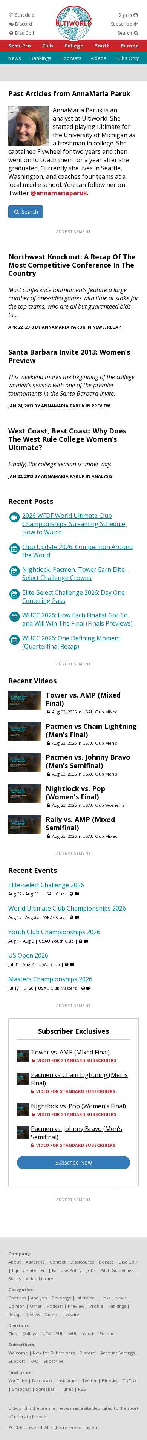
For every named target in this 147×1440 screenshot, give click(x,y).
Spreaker (45, 1389)
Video (51, 1314)
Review (33, 1314)
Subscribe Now (73, 1162)
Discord (23, 24)
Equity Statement (29, 1270)
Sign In (125, 15)
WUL (72, 1333)
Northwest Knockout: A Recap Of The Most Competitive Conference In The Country (72, 265)
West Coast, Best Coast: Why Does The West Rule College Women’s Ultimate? (67, 439)
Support (16, 1361)
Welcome (18, 1353)
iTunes (66, 1389)
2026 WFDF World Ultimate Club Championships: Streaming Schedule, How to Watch (74, 523)
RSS (82, 1389)
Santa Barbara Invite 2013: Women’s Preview (69, 356)
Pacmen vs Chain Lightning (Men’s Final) (91, 730)
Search (125, 33)
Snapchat (21, 1389)
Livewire (71, 1314)
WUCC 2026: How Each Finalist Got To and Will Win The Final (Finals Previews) (77, 619)
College (73, 45)
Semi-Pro (19, 45)
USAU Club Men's (100, 743)
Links (105, 1298)
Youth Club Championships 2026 (54, 932)
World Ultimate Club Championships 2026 (67, 908)
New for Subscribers (54, 1353)
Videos (98, 58)
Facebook (42, 1380)
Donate (106, 1262)
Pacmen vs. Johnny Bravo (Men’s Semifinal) (88, 761)
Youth (102, 45)
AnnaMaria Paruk (63, 327)
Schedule (24, 15)
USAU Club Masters (57, 988)
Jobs (91, 1270)
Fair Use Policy (67, 1270)
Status (14, 1278)
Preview (101, 406)
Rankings (41, 58)
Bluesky (110, 1380)
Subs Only (127, 58)
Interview (85, 1298)
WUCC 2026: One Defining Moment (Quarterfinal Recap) (71, 642)
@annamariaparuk (59, 193)
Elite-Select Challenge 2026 (46, 885)
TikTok (129, 1380)
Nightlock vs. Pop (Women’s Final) (75, 792)
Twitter (89, 1380)
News (14, 58)
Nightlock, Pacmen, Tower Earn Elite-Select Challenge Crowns (74, 573)
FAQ (34, 1361)
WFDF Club (54, 917)
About (14, 1262)
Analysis (102, 476)
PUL (59, 1333)
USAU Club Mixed (100, 712)
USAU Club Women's (103, 805)
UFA (47, 1333)
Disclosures (82, 1262)
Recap (114, 327)
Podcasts (71, 58)
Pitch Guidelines (116, 1270)
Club (47, 45)
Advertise (35, 1262)
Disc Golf (24, 33)
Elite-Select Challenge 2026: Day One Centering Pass (73, 596)
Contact (58, 1262)
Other (36, 1306)
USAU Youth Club (56, 941)
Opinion (16, 1306)
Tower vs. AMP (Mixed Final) (83, 699)
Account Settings (117, 1353)
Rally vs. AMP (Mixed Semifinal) (80, 823)
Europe (130, 45)
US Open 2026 (28, 955)
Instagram (67, 1380)
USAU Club (54, 894)
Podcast (55, 1306)
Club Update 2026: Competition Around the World (77, 551)
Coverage (61, 1298)
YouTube (17, 1380)
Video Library (39, 1278)
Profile (96, 1306)
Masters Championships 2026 (50, 979)
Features (17, 1298)
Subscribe (122, 24)
